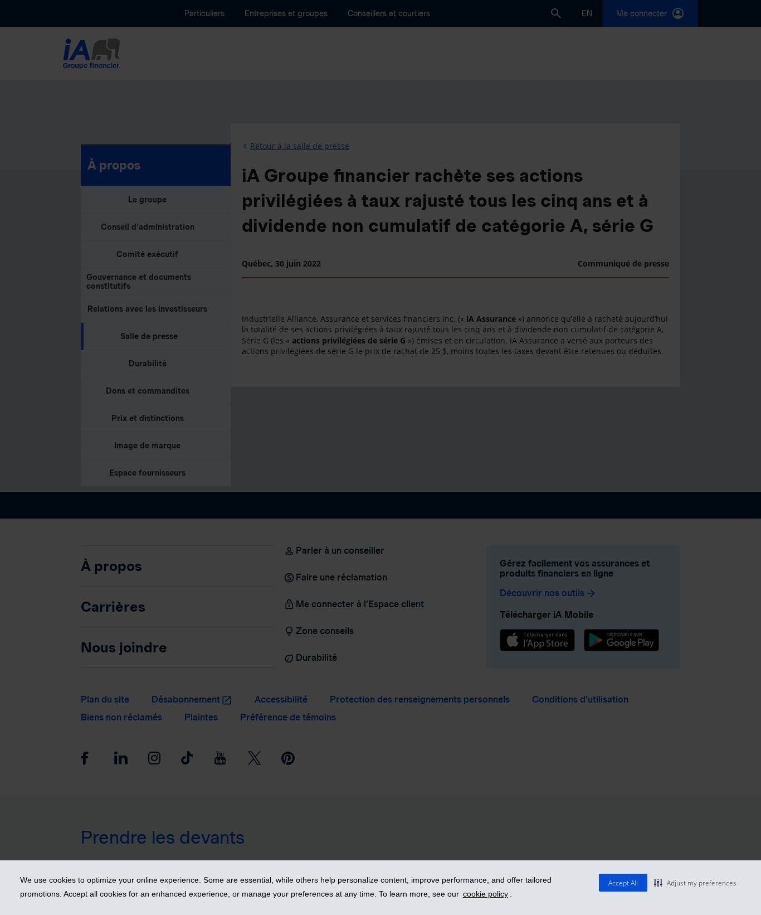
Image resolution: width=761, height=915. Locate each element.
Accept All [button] (623, 883)
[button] (695, 883)
